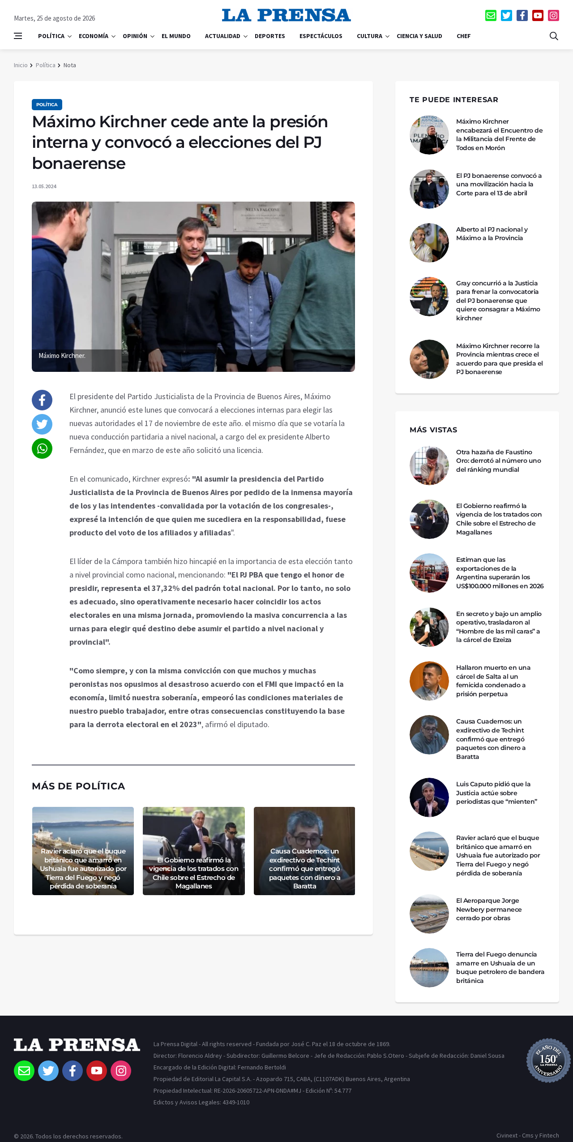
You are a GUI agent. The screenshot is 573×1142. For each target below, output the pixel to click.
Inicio (21, 65)
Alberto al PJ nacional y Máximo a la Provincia (491, 233)
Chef (464, 36)
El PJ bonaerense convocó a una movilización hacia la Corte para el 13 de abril (499, 184)
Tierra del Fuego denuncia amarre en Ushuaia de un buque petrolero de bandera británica (500, 967)
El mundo (176, 36)
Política (51, 36)
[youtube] (537, 15)
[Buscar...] (553, 35)
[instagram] (553, 15)
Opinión (135, 36)
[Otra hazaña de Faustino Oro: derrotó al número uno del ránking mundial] (429, 465)
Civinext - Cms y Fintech (527, 1135)
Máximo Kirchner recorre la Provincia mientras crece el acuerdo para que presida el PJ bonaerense (499, 359)
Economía (93, 36)
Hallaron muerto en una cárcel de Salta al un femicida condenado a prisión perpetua (493, 681)
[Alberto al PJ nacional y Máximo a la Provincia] (429, 243)
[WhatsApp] (42, 448)
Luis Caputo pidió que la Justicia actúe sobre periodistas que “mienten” (496, 793)
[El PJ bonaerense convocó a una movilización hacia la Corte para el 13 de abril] (429, 189)
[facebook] (522, 15)
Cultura (369, 36)
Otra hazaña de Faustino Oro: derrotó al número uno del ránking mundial (498, 461)
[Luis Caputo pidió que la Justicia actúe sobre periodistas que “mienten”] (429, 797)
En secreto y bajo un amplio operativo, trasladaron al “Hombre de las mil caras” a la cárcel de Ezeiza (499, 627)
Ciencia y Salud (419, 36)
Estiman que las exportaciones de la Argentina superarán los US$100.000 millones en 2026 (500, 573)
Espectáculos (320, 36)
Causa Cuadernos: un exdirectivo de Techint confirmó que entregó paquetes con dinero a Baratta (305, 868)
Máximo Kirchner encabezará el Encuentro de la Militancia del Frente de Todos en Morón (499, 134)
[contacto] (490, 15)
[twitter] (506, 15)
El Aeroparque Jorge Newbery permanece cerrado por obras (489, 909)
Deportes (270, 36)
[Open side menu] (18, 35)
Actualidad (222, 36)
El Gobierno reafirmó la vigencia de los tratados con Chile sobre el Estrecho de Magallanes (193, 873)
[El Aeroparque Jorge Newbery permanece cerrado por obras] (429, 914)
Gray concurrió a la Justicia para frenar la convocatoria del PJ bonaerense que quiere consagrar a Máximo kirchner (498, 300)
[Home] (77, 1049)
